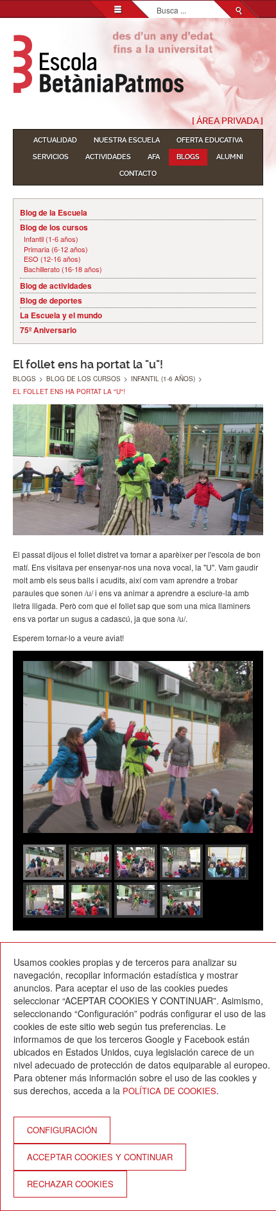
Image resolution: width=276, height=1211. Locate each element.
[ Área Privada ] (227, 121)
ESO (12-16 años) (52, 259)
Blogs (188, 157)
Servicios (51, 157)
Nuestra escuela (127, 140)
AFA (154, 157)
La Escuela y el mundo (61, 315)
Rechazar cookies (70, 1184)
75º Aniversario (48, 329)
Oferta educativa (210, 140)
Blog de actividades (56, 285)
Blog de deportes (51, 300)
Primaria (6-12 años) (56, 249)
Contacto (138, 173)
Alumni (229, 157)
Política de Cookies (169, 1091)
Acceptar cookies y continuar (100, 1157)
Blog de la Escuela (53, 212)
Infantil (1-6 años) (51, 239)
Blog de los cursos (54, 227)
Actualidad (55, 140)
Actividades (108, 157)
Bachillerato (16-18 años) (63, 269)
